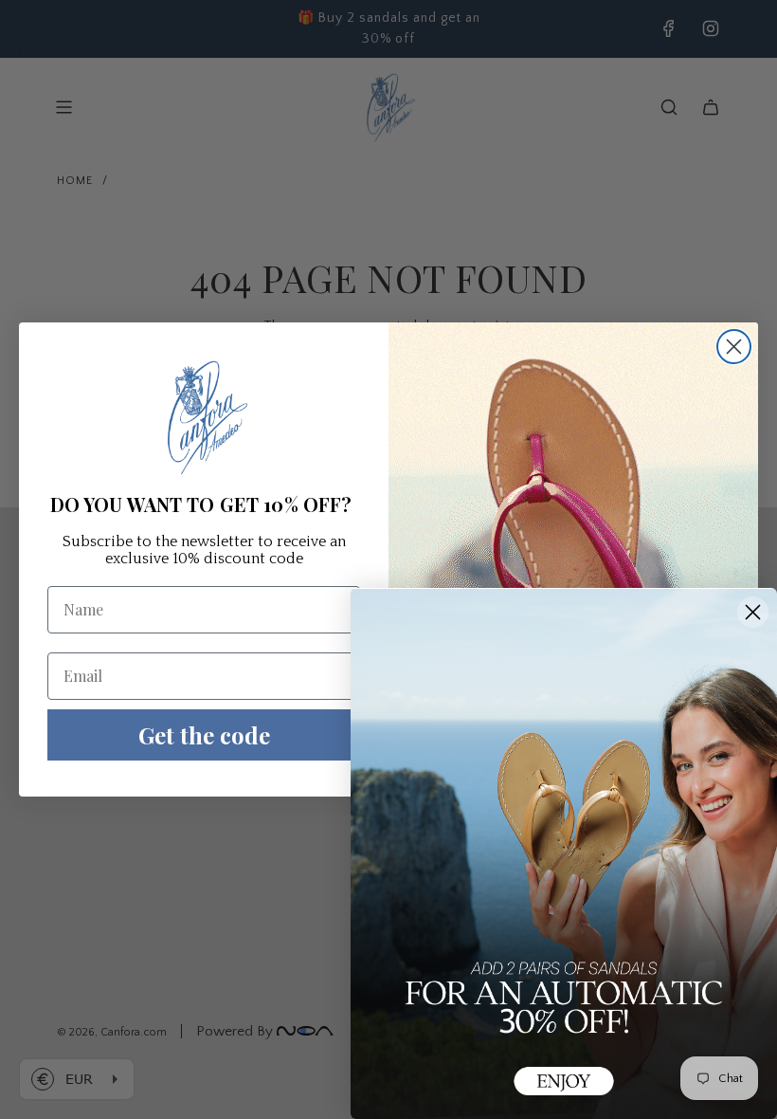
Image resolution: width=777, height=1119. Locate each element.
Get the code (204, 735)
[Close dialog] (733, 346)
